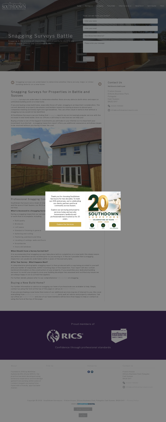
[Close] (118, 194)
